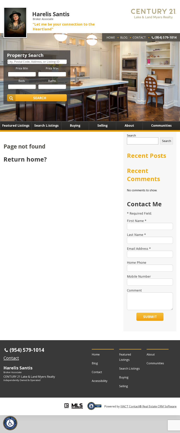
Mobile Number (139, 276)
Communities (161, 125)
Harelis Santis (50, 14)
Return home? (25, 159)
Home (111, 37)
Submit (150, 316)
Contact (139, 37)
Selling (102, 125)
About (129, 125)
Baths (52, 81)
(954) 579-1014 (165, 37)
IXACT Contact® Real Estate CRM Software (148, 406)
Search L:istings (46, 125)
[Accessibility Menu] (10, 423)
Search (131, 135)
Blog (123, 37)
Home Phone (136, 262)
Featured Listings (15, 125)
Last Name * (136, 235)
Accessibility (99, 381)
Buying (75, 125)
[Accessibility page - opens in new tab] (95, 408)
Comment (134, 290)
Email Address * (139, 248)
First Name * (136, 221)
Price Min (22, 68)
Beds (21, 81)
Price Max (52, 68)
